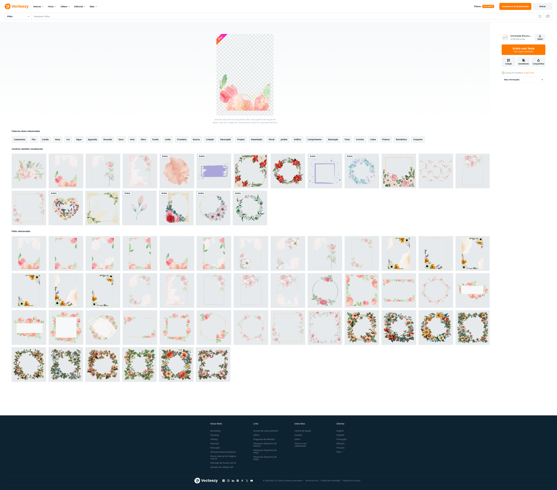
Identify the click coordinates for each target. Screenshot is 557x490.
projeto (241, 139)
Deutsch (341, 443)
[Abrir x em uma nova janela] (247, 481)
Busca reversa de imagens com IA (223, 457)
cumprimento (315, 139)
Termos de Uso (311, 480)
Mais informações (511, 79)
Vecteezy (214, 435)
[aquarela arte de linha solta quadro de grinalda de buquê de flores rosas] (325, 290)
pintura (386, 139)
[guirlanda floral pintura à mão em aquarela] (213, 208)
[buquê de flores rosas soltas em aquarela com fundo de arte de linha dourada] (140, 327)
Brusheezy (215, 430)
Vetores (37, 6)
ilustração (333, 139)
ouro (121, 139)
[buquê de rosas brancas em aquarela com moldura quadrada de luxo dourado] (102, 208)
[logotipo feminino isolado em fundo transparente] (214, 171)
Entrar (542, 6)
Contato (298, 435)
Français (341, 447)
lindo (168, 139)
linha (373, 139)
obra (143, 139)
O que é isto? (529, 73)
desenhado (256, 139)
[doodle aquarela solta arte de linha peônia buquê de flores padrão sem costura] (436, 171)
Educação (215, 447)
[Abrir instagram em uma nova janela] (228, 481)
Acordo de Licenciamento (265, 430)
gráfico (297, 139)
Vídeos (64, 6)
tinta (347, 139)
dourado (107, 139)
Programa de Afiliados (264, 439)
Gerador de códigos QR (221, 467)
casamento (19, 139)
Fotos (51, 6)
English (340, 430)
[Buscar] (540, 16)
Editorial (78, 6)
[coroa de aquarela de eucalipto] (250, 208)
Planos (477, 6)
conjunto (418, 139)
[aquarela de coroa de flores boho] (362, 171)
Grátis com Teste (523, 50)
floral (271, 139)
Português (342, 439)
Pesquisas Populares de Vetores (265, 444)
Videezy (214, 439)
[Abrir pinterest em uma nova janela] (237, 481)
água (79, 139)
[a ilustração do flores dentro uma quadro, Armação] (362, 327)
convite (360, 139)
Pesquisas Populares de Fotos (265, 451)
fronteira (181, 139)
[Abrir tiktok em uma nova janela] (242, 481)
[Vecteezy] (17, 6)
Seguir (540, 39)
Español (340, 435)
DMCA (256, 435)
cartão (45, 139)
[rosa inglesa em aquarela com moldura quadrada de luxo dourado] (399, 171)
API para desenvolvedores (223, 452)
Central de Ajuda (302, 430)
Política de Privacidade (330, 480)
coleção (210, 139)
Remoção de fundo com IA (223, 462)
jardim (284, 139)
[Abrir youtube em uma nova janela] (251, 481)
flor (34, 139)
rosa (57, 139)
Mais (92, 6)
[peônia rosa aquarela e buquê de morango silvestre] (29, 171)
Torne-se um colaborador (300, 444)
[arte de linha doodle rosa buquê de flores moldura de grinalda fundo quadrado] (325, 327)
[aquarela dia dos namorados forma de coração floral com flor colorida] (65, 208)
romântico (401, 139)
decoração (225, 139)
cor (68, 139)
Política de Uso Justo (351, 480)
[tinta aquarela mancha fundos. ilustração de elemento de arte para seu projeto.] (177, 171)
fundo (155, 139)
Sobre (297, 439)
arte (132, 139)
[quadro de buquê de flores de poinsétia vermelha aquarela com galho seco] (288, 171)
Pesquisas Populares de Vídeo (265, 458)
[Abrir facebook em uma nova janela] (224, 481)
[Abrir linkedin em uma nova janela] (233, 481)
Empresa (214, 443)
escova (196, 139)
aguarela (92, 139)
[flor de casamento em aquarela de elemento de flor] (139, 208)
